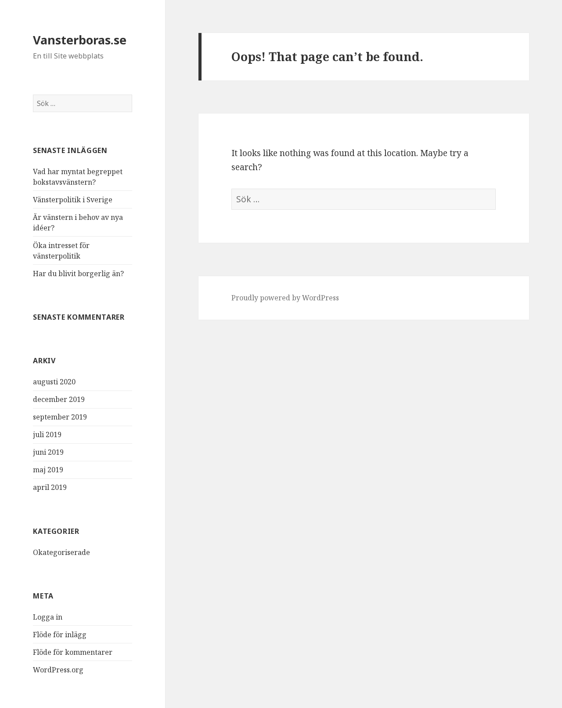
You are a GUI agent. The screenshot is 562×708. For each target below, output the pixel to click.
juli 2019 (47, 434)
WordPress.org (58, 670)
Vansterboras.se (79, 40)
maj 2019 (48, 469)
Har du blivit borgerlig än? (78, 273)
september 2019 (60, 417)
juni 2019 (48, 452)
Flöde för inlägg (59, 634)
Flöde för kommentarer (72, 652)
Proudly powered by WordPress (285, 298)
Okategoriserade (61, 552)
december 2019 (59, 399)
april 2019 (50, 487)
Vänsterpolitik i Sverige (72, 199)
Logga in (47, 617)
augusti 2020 (54, 382)
